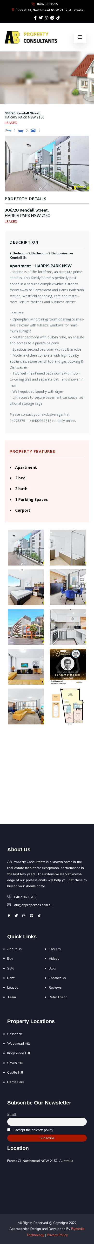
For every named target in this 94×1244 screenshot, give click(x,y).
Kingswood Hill (18, 1053)
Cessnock (14, 1034)
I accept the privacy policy (32, 1130)
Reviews (55, 987)
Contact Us (57, 978)
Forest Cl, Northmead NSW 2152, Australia (49, 10)
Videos (54, 958)
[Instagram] (46, 18)
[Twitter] (40, 18)
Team (11, 997)
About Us (14, 949)
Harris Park (15, 1082)
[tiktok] (58, 18)
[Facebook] (35, 18)
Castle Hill (15, 1072)
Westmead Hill (18, 1043)
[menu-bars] (80, 37)
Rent (10, 978)
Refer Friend (58, 997)
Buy (10, 958)
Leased (12, 987)
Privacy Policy (57, 1235)
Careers (55, 949)
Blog (52, 968)
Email (11, 1114)
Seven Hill (15, 1063)
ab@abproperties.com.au (33, 905)
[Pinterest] (52, 18)
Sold (10, 968)
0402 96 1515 (47, 4)
